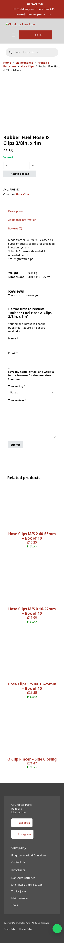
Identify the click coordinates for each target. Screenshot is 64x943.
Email (13, 353)
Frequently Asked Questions (28, 855)
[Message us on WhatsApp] (57, 928)
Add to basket (20, 174)
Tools (14, 905)
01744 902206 (35, 4)
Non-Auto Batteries (23, 878)
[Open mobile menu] (13, 35)
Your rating (16, 386)
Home (7, 62)
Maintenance (24, 62)
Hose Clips (27, 66)
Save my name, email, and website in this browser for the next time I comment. (31, 375)
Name (13, 338)
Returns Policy (25, 929)
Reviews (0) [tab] (15, 228)
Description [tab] (15, 211)
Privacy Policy (10, 929)
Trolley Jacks (18, 891)
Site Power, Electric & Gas (27, 885)
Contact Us (18, 862)
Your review (17, 400)
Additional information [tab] (22, 220)
